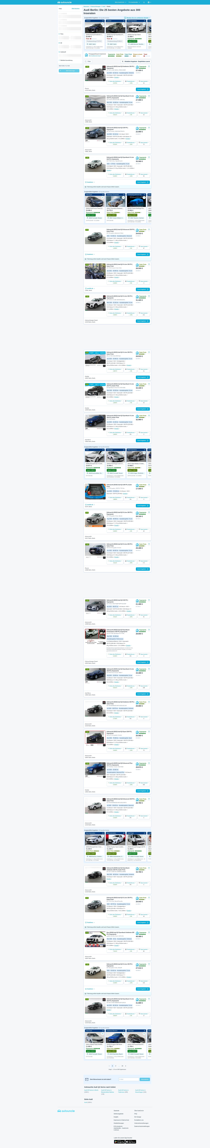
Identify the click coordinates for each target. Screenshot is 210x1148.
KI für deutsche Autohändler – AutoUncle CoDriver (121, 1128)
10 (122, 1066)
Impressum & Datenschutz (121, 1120)
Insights (116, 1117)
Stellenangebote (118, 1113)
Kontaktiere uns (138, 1120)
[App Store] (130, 1141)
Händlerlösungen (119, 1123)
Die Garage (137, 1117)
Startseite (86, 6)
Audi (104, 6)
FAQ (135, 1113)
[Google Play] (119, 1141)
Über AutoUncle (139, 1110)
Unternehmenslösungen (141, 1123)
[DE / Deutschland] (150, 2)
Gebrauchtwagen (96, 6)
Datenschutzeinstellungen (142, 1126)
